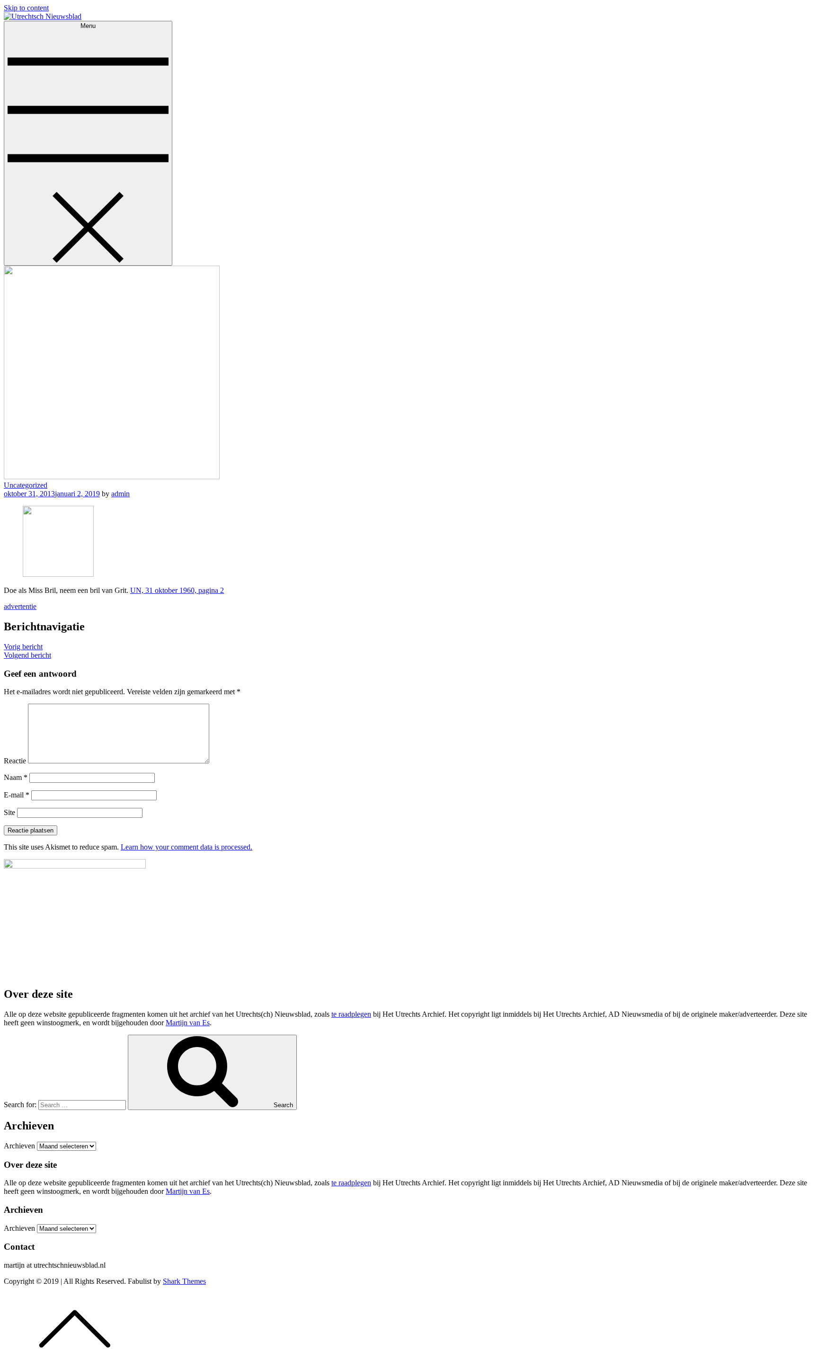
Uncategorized (25, 485)
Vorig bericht (23, 647)
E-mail (16, 795)
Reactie (15, 761)
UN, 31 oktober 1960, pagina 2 (177, 590)
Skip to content (26, 8)
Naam (15, 777)
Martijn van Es (188, 1023)
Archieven (19, 1146)
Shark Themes (184, 1281)
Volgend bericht (27, 655)
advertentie (20, 606)
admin (120, 494)
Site (9, 812)
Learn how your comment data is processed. (186, 847)
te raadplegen (351, 1014)
